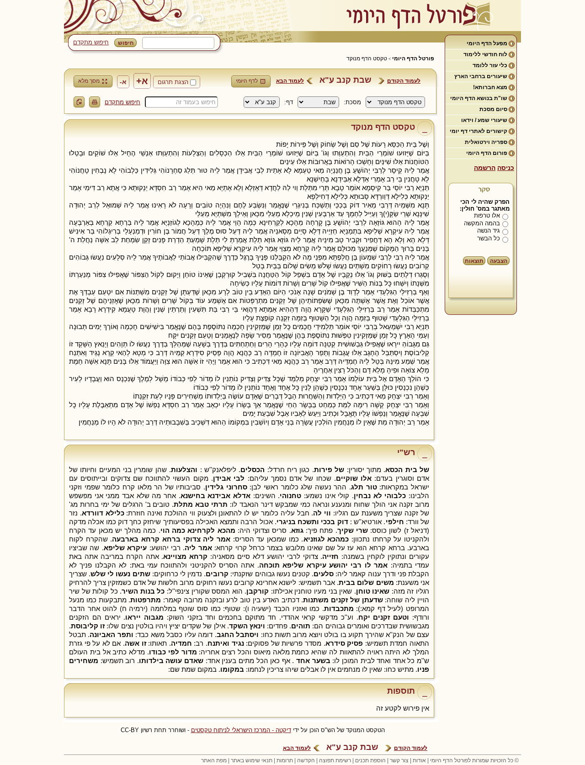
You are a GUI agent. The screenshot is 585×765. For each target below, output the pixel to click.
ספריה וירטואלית (486, 142)
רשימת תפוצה (335, 760)
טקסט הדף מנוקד (366, 58)
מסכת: (352, 102)
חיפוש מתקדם (91, 42)
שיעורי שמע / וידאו (484, 120)
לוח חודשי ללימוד (485, 54)
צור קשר (399, 760)
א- (123, 81)
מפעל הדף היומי (487, 43)
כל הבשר (488, 238)
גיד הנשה (488, 230)
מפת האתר (214, 760)
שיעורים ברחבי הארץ (480, 76)
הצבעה (498, 261)
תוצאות (474, 261)
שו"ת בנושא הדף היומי (478, 98)
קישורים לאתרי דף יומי (478, 131)
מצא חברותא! (490, 87)
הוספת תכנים (370, 760)
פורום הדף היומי (486, 153)
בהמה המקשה (482, 223)
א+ (142, 81)
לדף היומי (247, 81)
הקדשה (306, 760)
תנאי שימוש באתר (251, 760)
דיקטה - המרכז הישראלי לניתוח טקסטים (241, 730)
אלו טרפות (487, 215)
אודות (419, 760)
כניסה (505, 167)
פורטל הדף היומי (413, 58)
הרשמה (484, 167)
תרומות (285, 760)
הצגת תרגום (173, 82)
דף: (288, 102)
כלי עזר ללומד (490, 65)
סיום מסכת (493, 109)
